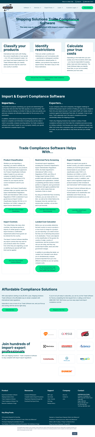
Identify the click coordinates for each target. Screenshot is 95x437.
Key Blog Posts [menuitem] (8, 412)
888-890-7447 (89, 1)
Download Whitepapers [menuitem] (30, 394)
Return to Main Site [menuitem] (67, 1)
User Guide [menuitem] (50, 396)
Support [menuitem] (51, 390)
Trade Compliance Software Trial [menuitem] (10, 401)
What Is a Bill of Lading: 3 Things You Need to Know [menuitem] (62, 421)
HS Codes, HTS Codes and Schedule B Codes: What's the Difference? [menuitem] (19, 419)
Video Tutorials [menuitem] (51, 399)
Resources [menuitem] (29, 390)
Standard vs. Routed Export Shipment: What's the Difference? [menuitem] (64, 417)
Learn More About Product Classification (15, 210)
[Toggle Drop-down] (30, 7)
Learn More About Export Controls (79, 211)
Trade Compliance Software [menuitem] (9, 399)
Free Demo (87, 7)
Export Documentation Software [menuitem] (9, 394)
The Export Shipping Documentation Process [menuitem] (13, 421)
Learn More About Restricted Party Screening (47, 210)
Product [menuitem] (5, 390)
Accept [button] (74, 433)
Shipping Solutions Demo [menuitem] (8, 396)
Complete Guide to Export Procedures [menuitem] (34, 396)
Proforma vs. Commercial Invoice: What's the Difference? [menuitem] (63, 419)
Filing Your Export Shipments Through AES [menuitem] (59, 424)
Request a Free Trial (58, 310)
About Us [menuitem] (65, 394)
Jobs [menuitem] (64, 399)
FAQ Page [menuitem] (50, 401)
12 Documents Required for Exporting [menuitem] (11, 417)
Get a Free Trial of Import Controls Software (16, 261)
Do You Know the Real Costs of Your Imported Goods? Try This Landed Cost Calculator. (47, 268)
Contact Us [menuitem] (65, 396)
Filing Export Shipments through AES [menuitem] (33, 399)
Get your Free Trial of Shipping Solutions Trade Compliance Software (47, 78)
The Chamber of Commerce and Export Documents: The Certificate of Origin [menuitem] (20, 424)
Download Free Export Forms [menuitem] (32, 401)
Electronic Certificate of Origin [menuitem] (9, 403)
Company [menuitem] (66, 390)
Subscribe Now (10, 310)
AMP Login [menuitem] (50, 394)
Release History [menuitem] (51, 403)
